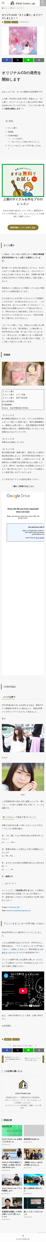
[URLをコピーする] (39, 60)
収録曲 (10, 132)
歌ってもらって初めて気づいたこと (26, 142)
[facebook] (23, 1236)
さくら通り (12, 128)
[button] (7, 60)
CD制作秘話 (13, 136)
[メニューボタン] (3, 3)
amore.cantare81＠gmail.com (19, 910)
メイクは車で (17, 139)
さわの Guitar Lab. (23, 1093)
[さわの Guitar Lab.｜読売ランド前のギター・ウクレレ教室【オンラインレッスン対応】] (23, 3)
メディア (15, 22)
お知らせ (7, 22)
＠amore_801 (14, 907)
